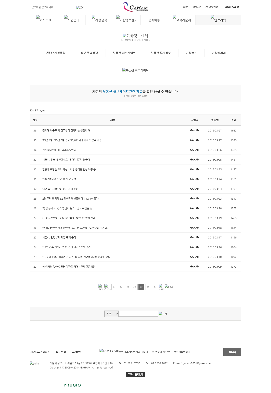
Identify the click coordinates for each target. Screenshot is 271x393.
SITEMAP (196, 7)
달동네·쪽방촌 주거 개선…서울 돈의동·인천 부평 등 (69, 169)
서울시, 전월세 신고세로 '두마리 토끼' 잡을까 (66, 159)
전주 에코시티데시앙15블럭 (133, 351)
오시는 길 (61, 351)
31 (114, 286)
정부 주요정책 (89, 53)
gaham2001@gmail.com (197, 363)
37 (155, 286)
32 (121, 286)
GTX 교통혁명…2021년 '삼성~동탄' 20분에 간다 (68, 217)
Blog (232, 352)
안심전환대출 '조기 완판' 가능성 (59, 179)
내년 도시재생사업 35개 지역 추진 (60, 188)
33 (128, 286)
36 (148, 286)
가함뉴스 (191, 53)
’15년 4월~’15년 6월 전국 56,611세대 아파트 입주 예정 (71, 140)
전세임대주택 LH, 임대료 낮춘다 (59, 149)
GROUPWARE (232, 7)
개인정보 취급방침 (40, 351)
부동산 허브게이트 (124, 53)
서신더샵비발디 (182, 351)
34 (134, 286)
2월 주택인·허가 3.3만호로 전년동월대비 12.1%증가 (70, 198)
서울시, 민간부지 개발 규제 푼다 (59, 237)
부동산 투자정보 (161, 53)
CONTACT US (211, 7)
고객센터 (77, 351)
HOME (185, 7)
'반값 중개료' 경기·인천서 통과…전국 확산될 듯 (67, 208)
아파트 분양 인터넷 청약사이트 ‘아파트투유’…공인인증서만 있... (75, 227)
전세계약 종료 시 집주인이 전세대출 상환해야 (66, 130)
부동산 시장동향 (55, 53)
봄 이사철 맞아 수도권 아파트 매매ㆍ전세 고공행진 (68, 266)
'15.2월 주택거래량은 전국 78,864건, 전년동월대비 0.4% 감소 (76, 256)
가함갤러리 (219, 53)
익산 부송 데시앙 (161, 351)
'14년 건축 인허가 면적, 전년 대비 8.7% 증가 (66, 247)
